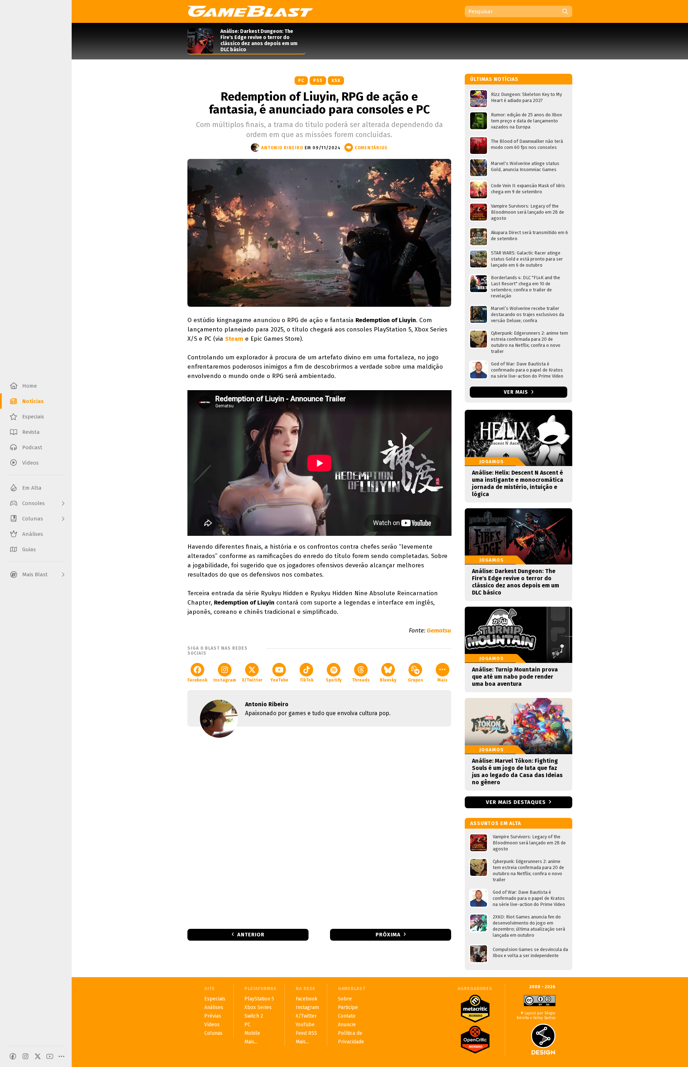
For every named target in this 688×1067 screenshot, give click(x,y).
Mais (443, 680)
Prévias (212, 1016)
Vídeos (212, 1025)
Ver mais (517, 392)
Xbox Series (258, 1007)
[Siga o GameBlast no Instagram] (25, 1056)
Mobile (252, 1033)
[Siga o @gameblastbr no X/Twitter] (38, 1056)
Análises (213, 1007)
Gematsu (439, 630)
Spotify (333, 680)
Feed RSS (306, 1033)
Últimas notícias (494, 79)
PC (301, 80)
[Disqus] (319, 827)
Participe (348, 1007)
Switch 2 (253, 1016)
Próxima (388, 934)
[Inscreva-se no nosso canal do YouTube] (50, 1056)
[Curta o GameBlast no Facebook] (12, 1056)
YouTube (279, 680)
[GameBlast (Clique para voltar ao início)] (250, 11)
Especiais (214, 999)
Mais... (251, 1042)
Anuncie (347, 1025)
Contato (346, 1016)
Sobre (345, 999)
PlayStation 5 (259, 999)
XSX (335, 80)
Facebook (197, 680)
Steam (234, 339)
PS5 (317, 80)
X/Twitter (252, 680)
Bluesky (388, 680)
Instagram (224, 680)
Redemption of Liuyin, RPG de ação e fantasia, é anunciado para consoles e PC (319, 103)
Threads (361, 680)
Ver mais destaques (516, 802)
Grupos (415, 680)
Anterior (250, 934)
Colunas (213, 1033)
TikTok (307, 680)
